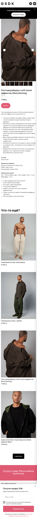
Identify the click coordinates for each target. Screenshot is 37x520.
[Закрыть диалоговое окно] (35, 486)
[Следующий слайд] (32, 50)
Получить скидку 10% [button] (13, 471)
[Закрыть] (35, 9)
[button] (18, 15)
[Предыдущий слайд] (4, 50)
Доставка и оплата (8, 484)
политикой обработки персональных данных (20, 515)
